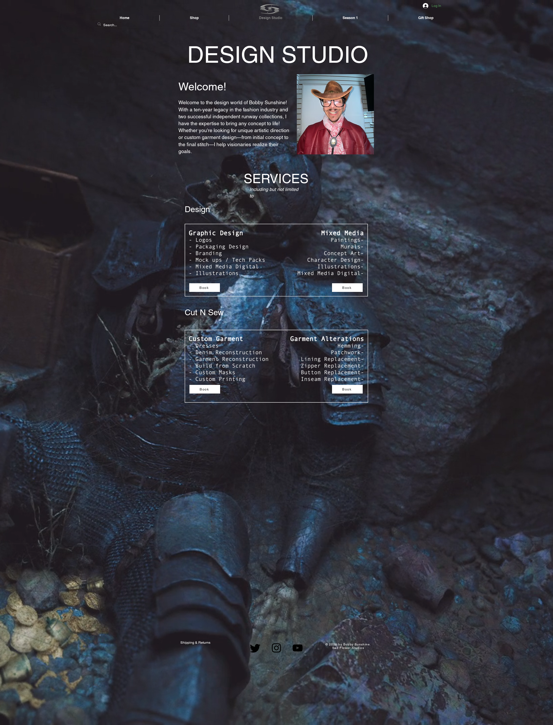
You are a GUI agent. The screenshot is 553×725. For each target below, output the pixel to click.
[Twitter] (255, 648)
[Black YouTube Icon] (297, 648)
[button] (532, 4)
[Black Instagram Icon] (276, 648)
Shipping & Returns (195, 642)
